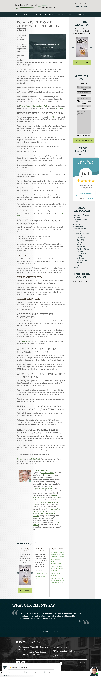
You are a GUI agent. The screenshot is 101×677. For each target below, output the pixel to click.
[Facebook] (18, 662)
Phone (84, 95)
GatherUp (90, 198)
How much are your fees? (34, 672)
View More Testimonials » (50, 631)
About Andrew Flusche (81, 215)
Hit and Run (81, 247)
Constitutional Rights (80, 219)
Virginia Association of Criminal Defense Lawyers (44, 513)
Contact (81, 14)
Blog (71, 14)
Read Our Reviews (86, 193)
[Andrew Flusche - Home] (34, 6)
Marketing (76, 224)
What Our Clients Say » (34, 605)
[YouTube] (23, 662)
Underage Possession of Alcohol (82, 260)
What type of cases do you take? (54, 672)
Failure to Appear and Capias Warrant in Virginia (57, 568)
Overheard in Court (79, 229)
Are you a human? (84, 135)
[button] (5, 667)
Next (32, 573)
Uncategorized (78, 265)
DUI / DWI (80, 240)
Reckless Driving (83, 249)
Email (84, 90)
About (16, 14)
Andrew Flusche (40, 471)
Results (61, 14)
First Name (84, 84)
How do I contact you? (16, 672)
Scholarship (77, 231)
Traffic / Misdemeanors (81, 233)
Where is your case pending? (84, 102)
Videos (75, 267)
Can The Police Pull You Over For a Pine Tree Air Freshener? (57, 580)
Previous (18, 573)
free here (56, 498)
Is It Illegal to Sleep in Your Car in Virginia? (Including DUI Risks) (57, 554)
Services (27, 14)
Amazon (38, 500)
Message (84, 108)
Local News (77, 222)
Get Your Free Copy (29, 590)
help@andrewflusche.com (41, 573)
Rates (38, 14)
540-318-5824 (36, 459)
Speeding (80, 251)
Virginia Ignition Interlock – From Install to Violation (56, 561)
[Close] (60, 663)
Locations (49, 14)
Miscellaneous (78, 226)
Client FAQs (77, 217)
